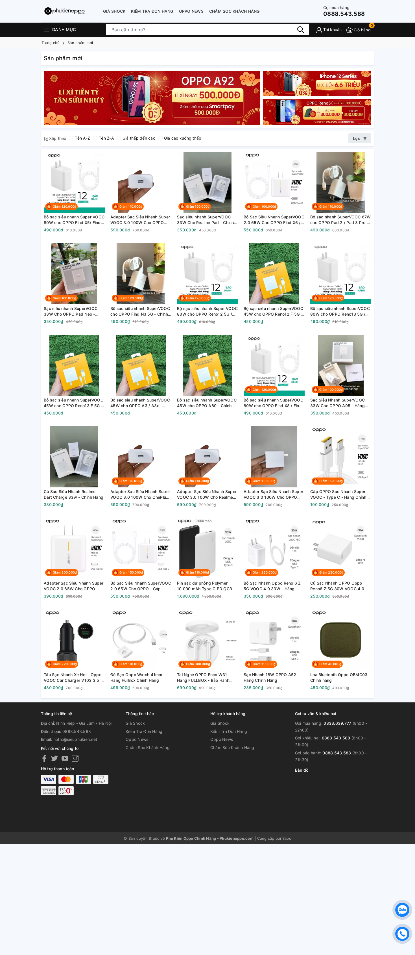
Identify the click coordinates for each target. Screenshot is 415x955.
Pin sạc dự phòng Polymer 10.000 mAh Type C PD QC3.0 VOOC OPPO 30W (206, 586)
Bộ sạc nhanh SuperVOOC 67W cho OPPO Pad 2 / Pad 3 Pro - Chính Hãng (340, 219)
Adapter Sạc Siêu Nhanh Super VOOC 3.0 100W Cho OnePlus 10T (140, 494)
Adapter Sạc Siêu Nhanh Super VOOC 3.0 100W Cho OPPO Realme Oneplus (273, 494)
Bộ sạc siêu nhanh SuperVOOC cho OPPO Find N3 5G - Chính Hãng (140, 311)
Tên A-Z (82, 138)
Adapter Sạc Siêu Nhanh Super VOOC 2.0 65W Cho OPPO (73, 586)
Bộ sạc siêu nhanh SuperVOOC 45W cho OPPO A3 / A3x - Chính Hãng (140, 403)
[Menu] (46, 29)
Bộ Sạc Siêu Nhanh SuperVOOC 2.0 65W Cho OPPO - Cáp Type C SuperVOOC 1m (140, 586)
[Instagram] (75, 758)
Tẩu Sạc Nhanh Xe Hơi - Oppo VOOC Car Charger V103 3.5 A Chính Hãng (73, 677)
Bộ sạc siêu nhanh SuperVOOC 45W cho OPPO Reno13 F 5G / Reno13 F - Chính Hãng (73, 403)
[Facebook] (44, 758)
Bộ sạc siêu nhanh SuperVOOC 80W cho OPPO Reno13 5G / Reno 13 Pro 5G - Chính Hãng (340, 311)
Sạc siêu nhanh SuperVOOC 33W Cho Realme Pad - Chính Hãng (205, 219)
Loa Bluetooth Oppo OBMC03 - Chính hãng (340, 677)
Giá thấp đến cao (139, 138)
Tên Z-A (106, 138)
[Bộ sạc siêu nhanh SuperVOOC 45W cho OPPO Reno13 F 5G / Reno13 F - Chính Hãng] (74, 365)
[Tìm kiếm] (300, 29)
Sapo (286, 838)
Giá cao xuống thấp (183, 138)
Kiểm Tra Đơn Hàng (152, 11)
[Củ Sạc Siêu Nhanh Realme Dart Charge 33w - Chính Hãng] (74, 456)
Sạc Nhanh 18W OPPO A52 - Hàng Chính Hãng (271, 677)
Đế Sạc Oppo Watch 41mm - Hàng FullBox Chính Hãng (137, 677)
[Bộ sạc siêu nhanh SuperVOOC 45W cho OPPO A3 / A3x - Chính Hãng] (140, 365)
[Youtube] (65, 758)
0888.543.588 (344, 11)
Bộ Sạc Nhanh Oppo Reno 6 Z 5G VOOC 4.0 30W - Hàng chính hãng (272, 586)
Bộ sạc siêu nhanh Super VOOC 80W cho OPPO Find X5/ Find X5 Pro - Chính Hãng (74, 219)
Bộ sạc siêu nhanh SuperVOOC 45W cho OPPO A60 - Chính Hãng (207, 403)
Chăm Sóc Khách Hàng (234, 11)
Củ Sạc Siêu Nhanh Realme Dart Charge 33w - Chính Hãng (73, 494)
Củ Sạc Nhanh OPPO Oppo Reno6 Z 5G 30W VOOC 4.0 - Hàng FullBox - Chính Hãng (338, 586)
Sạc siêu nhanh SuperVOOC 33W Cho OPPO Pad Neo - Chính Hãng (70, 311)
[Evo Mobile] (152, 97)
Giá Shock (114, 11)
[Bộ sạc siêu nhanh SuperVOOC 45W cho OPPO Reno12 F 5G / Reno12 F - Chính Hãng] (274, 273)
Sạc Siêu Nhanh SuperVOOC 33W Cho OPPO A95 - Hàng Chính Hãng (337, 403)
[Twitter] (54, 758)
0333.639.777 (337, 723)
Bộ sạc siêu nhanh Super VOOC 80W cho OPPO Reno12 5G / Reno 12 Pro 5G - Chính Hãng (207, 311)
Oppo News (191, 11)
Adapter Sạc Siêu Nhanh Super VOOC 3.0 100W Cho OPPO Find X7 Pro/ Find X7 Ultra (140, 219)
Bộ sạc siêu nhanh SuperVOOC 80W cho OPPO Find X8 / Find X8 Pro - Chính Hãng (273, 403)
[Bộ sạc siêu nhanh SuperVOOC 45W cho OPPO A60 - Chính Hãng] (207, 365)
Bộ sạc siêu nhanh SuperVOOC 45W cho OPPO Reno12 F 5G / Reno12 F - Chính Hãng (273, 311)
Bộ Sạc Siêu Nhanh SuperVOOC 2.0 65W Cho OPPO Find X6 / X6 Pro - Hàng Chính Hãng (274, 219)
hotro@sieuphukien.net (75, 739)
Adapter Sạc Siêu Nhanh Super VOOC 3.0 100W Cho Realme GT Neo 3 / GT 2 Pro (207, 494)
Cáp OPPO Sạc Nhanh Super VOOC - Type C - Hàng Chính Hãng (338, 494)
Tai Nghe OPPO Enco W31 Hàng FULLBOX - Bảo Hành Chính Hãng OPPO (203, 677)
